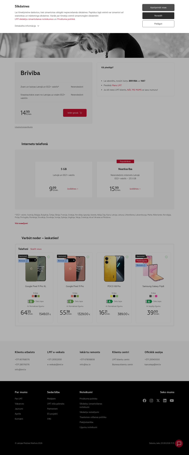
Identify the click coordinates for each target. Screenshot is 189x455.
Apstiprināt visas (158, 7)
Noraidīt (158, 15)
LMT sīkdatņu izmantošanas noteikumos (34, 19)
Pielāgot (158, 23)
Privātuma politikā (66, 19)
